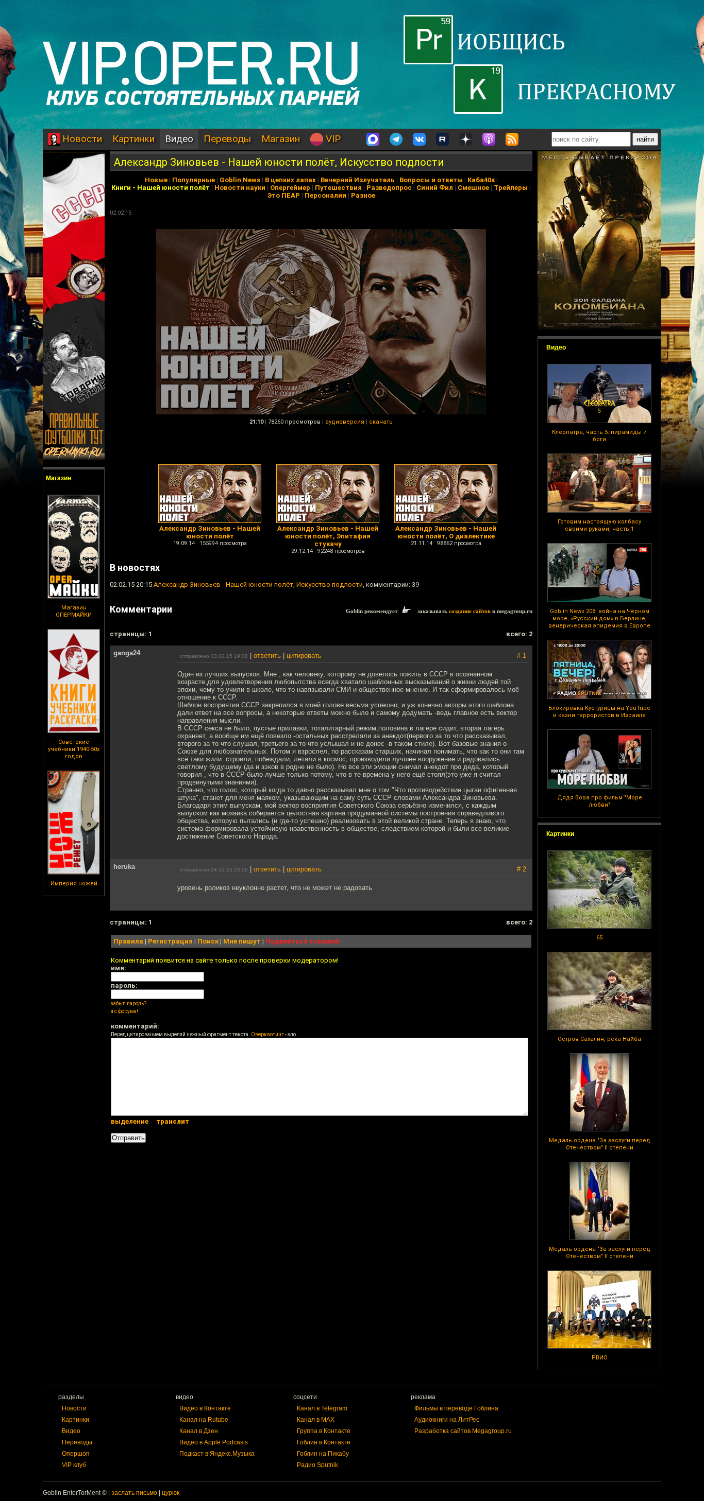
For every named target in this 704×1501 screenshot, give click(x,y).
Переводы (227, 139)
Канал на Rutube (203, 1419)
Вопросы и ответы (431, 180)
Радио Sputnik (317, 1465)
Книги (121, 187)
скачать (381, 421)
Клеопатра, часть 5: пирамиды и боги (599, 436)
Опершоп (76, 1453)
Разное (363, 195)
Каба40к (481, 180)
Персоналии (325, 195)
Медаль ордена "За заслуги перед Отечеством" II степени (599, 1144)
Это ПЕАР (283, 195)
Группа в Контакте (323, 1431)
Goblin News (240, 180)
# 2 (521, 869)
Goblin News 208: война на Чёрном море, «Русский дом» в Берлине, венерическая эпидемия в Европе (599, 618)
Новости (81, 139)
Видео (179, 139)
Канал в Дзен (198, 1431)
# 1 (521, 655)
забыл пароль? (128, 1003)
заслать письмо (134, 1492)
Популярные (193, 180)
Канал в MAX (315, 1419)
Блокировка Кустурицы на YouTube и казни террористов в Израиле (599, 712)
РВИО (600, 1357)
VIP (332, 139)
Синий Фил (434, 187)
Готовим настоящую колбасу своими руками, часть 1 (599, 525)
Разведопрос (389, 187)
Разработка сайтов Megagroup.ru (463, 1431)
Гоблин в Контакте (323, 1442)
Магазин (280, 139)
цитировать (304, 655)
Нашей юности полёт (173, 187)
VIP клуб (74, 1465)
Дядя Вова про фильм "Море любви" (599, 801)
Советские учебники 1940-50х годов (73, 749)
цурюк (170, 1492)
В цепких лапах (290, 180)
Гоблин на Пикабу (323, 1453)
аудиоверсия (344, 421)
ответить (267, 655)
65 (599, 937)
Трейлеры (511, 187)
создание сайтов (470, 611)
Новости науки (239, 187)
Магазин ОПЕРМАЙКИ (74, 611)
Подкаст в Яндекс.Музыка (217, 1453)
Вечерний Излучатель (358, 180)
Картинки (133, 139)
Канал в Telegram (322, 1408)
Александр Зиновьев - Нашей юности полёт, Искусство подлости (279, 162)
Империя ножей (74, 883)
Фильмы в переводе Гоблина (456, 1408)
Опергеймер (290, 187)
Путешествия (338, 187)
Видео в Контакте (205, 1408)
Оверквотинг (267, 1034)
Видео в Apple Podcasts (213, 1442)
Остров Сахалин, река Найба (599, 1039)
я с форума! (124, 1011)
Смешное (473, 187)
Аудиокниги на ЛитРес (446, 1419)
